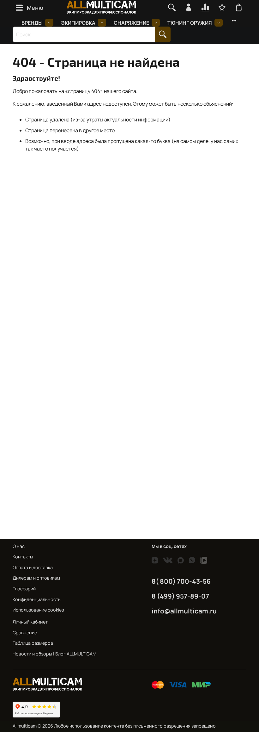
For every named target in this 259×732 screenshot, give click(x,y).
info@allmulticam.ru (184, 610)
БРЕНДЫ (32, 22)
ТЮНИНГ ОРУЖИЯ (189, 22)
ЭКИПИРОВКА (78, 22)
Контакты (23, 557)
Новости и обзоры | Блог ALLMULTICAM (54, 654)
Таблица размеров (33, 643)
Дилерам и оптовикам (36, 578)
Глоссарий (24, 589)
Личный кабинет (30, 622)
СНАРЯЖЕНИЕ (131, 22)
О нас (19, 546)
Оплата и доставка (33, 567)
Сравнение (25, 633)
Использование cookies (38, 610)
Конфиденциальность (37, 599)
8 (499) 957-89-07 (180, 596)
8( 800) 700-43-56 (181, 581)
